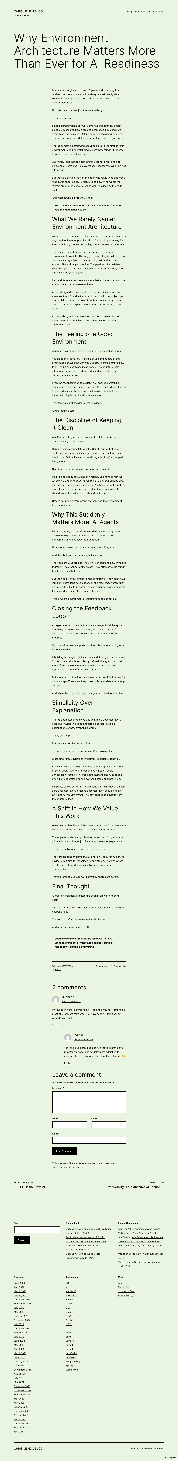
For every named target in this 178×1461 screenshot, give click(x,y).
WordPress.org (125, 1295)
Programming (120, 966)
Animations (71, 1295)
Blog (129, 11)
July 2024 (19, 1324)
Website (56, 1133)
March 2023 (20, 1353)
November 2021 (22, 1365)
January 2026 (21, 1295)
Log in (121, 1283)
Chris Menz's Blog (28, 11)
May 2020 (19, 1398)
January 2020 (21, 1407)
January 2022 (21, 1361)
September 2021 (22, 1369)
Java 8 (69, 1345)
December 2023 (22, 1328)
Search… (18, 1223)
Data (68, 1312)
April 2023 (19, 1349)
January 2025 (21, 1316)
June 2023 (19, 1341)
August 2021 (20, 1374)
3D (67, 1283)
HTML (69, 1324)
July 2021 (19, 1378)
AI (111, 966)
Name (56, 1118)
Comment (58, 1088)
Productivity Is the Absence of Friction (85, 1237)
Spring (69, 1365)
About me (158, 11)
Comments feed (126, 1291)
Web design (72, 1369)
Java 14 (70, 1341)
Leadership (71, 1357)
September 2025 (22, 1303)
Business (70, 1299)
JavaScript (71, 1353)
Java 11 (69, 1336)
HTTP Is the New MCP (77, 1249)
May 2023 (19, 1345)
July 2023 (19, 1336)
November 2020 (22, 1390)
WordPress (157, 1448)
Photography (142, 11)
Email (94, 1118)
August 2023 (20, 1332)
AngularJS (71, 1291)
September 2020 (22, 1394)
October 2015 (21, 1415)
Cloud (69, 1303)
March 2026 (20, 1291)
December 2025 (22, 1299)
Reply (55, 1025)
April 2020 (19, 1403)
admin (58, 969)
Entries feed (124, 1287)
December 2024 (22, 1320)
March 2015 (20, 1419)
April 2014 (19, 1431)
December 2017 (22, 1411)
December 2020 (22, 1386)
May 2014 (19, 1427)
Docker (69, 1320)
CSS (68, 1308)
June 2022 (19, 1357)
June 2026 (19, 1283)
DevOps (70, 1316)
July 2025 (19, 1308)
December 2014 (22, 1423)
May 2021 (19, 1382)
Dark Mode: (167, 1458)
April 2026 (19, 1287)
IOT (68, 1328)
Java (68, 1332)
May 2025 (19, 1312)
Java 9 (69, 1349)
